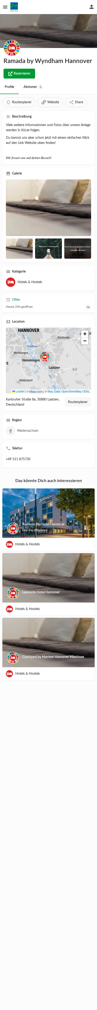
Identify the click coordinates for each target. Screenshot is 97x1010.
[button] (48, 360)
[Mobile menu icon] (5, 7)
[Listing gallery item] (19, 248)
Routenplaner (78, 402)
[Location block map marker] (45, 357)
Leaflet (19, 391)
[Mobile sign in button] (92, 7)
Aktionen (32, 87)
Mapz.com (36, 391)
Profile (9, 87)
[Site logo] (14, 7)
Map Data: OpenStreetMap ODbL (69, 391)
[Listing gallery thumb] (48, 207)
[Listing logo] (12, 48)
